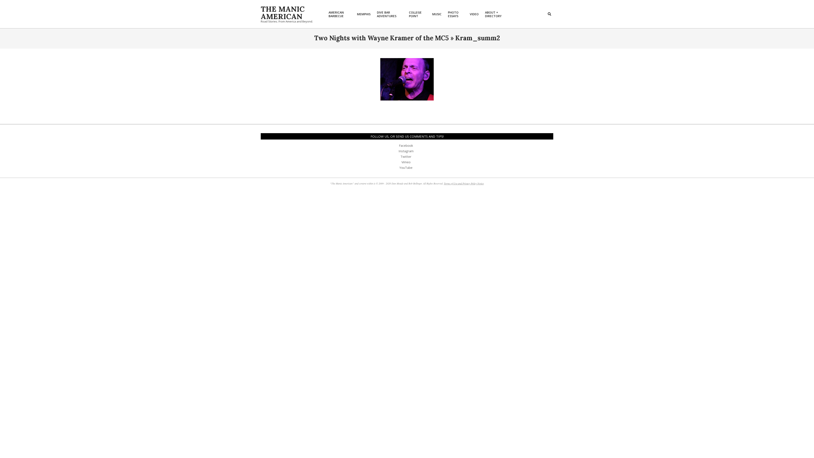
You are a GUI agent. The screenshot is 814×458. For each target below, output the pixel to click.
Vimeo (406, 162)
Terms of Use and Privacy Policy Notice (464, 183)
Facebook (406, 145)
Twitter (405, 156)
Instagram (406, 151)
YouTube (406, 167)
